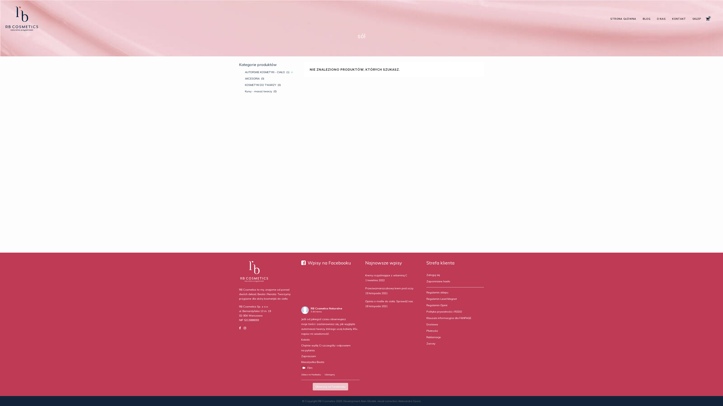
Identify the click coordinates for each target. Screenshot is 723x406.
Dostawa (432, 324)
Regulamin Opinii (436, 305)
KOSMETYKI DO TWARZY (263, 85)
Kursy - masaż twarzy (261, 91)
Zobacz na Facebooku (311, 374)
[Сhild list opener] (292, 72)
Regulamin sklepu (437, 292)
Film (310, 368)
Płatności (432, 331)
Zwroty (430, 343)
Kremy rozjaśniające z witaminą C (386, 275)
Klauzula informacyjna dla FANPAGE (448, 318)
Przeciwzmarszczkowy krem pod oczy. (389, 288)
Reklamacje (433, 337)
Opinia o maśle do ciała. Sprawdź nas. (389, 301)
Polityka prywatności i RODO (444, 311)
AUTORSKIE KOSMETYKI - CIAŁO (267, 72)
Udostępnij (330, 374)
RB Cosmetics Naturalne (326, 308)
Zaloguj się (433, 275)
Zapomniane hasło (438, 281)
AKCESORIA (254, 78)
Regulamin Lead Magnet (441, 299)
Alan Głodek (368, 401)
